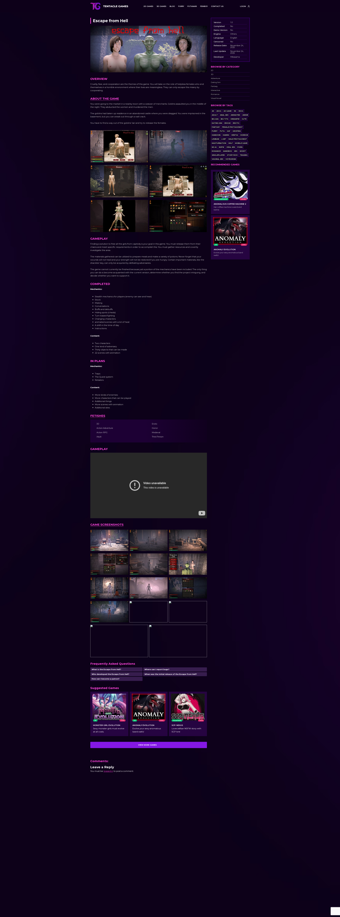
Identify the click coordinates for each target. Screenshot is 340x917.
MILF (230, 143)
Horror (244, 135)
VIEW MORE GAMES (147, 745)
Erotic (236, 123)
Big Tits (224, 119)
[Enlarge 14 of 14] (203, 627)
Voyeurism (231, 159)
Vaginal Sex (217, 159)
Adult (215, 115)
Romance (215, 94)
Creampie (234, 119)
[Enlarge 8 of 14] (164, 580)
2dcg (218, 111)
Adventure (215, 78)
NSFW (221, 147)
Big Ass (215, 119)
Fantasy (214, 86)
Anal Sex (224, 115)
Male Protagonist (237, 139)
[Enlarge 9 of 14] (203, 580)
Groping (237, 131)
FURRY (181, 6)
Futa (222, 131)
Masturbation (219, 143)
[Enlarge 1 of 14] (125, 533)
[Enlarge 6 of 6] (203, 203)
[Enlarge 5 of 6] (144, 203)
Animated (235, 115)
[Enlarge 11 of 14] (164, 603)
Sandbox (227, 151)
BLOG (172, 6)
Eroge (227, 123)
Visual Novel (216, 98)
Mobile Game (241, 143)
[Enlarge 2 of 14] (164, 533)
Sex (235, 151)
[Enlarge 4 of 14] (125, 557)
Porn (240, 147)
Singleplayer (218, 155)
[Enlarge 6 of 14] (203, 557)
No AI (214, 147)
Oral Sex (230, 147)
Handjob (216, 135)
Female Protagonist (232, 127)
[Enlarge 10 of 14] (125, 604)
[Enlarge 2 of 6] (203, 133)
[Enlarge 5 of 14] (164, 557)
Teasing (244, 155)
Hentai (234, 135)
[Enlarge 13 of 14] (144, 627)
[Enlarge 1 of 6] (144, 133)
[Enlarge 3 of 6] (144, 168)
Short (243, 151)
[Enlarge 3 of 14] (203, 533)
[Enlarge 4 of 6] (203, 168)
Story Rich (232, 155)
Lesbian (215, 139)
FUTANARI (192, 6)
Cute (244, 119)
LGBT (223, 139)
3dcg (240, 111)
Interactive (215, 90)
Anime (245, 115)
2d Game (227, 111)
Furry (215, 131)
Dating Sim (215, 82)
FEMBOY (204, 6)
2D (212, 70)
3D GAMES (161, 6)
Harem (226, 135)
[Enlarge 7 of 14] (125, 580)
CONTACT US (217, 6)
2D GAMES (148, 6)
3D (212, 74)
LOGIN (243, 6)
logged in (108, 771)
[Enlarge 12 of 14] (203, 603)
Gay (228, 131)
